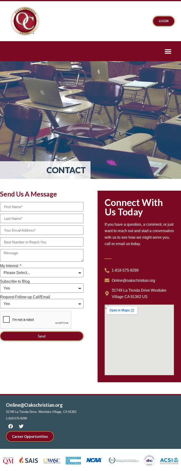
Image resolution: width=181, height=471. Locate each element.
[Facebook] (10, 426)
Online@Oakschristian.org (34, 405)
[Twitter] (21, 426)
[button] (168, 51)
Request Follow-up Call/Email (25, 297)
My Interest (9, 266)
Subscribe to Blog (15, 281)
